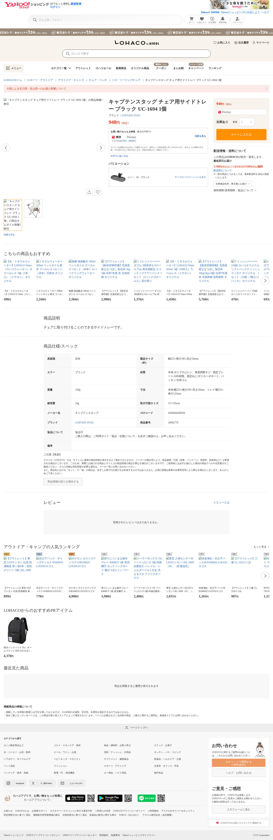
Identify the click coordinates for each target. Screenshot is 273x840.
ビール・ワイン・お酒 (65, 752)
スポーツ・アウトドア (40, 80)
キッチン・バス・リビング (167, 752)
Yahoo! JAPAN (210, 12)
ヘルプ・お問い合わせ (239, 773)
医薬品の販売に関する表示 (103, 815)
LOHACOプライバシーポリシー (129, 811)
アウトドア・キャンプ (71, 80)
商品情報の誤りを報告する (63, 481)
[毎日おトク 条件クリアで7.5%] (136, 32)
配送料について (223, 170)
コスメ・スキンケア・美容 (67, 745)
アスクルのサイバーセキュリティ (178, 811)
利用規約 (103, 835)
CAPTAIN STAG (131, 115)
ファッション (60, 766)
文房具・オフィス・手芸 (166, 766)
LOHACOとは (22, 811)
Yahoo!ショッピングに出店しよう (240, 12)
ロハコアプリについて (37, 799)
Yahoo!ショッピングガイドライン (139, 835)
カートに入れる (241, 134)
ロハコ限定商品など (14, 745)
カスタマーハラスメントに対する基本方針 (71, 811)
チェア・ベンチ (98, 80)
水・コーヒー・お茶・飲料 (17, 752)
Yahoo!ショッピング (14, 835)
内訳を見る (200, 136)
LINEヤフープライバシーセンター (80, 835)
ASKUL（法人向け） (129, 815)
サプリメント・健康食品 (116, 759)
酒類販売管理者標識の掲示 (46, 815)
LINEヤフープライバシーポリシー (43, 835)
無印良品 (158, 773)
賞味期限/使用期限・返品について (233, 190)
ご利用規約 (153, 811)
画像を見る (9, 234)
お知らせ (8, 811)
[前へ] (6, 148)
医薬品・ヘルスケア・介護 (167, 759)
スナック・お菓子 (163, 745)
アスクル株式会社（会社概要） (158, 815)
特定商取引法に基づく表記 (17, 815)
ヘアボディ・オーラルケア (17, 759)
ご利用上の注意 (102, 811)
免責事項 (115, 835)
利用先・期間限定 (128, 141)
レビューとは (221, 502)
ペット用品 (9, 766)
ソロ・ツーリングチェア (126, 80)
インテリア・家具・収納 (16, 773)
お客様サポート (39, 811)
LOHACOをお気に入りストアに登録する (241, 823)
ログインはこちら (119, 156)
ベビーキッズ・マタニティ (67, 759)
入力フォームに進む (238, 809)
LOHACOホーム (13, 80)
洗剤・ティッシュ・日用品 (117, 752)
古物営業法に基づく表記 (74, 815)
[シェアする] (89, 192)
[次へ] (101, 148)
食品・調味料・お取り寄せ (117, 745)
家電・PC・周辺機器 (64, 773)
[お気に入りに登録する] (98, 192)
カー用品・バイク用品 (115, 773)
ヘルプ (265, 12)
